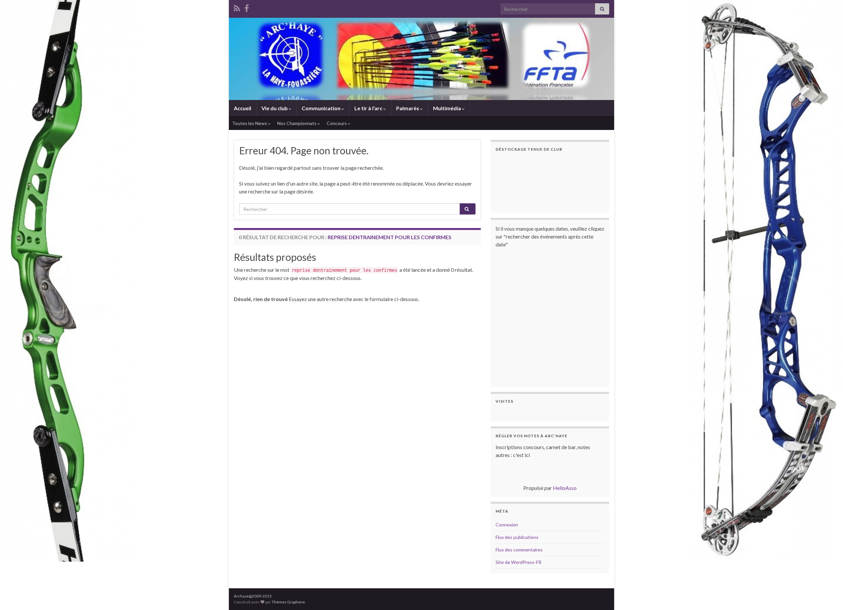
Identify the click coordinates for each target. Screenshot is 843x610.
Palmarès (408, 108)
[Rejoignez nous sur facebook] (246, 7)
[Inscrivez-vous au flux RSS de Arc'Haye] (237, 7)
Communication (321, 108)
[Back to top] (828, 595)
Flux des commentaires (519, 549)
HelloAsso (565, 488)
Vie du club (275, 108)
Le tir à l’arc (368, 108)
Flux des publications (517, 537)
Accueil (242, 108)
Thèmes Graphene (288, 601)
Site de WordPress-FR (518, 562)
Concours (337, 123)
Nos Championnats (297, 123)
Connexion (507, 524)
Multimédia (447, 108)
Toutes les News (250, 123)
